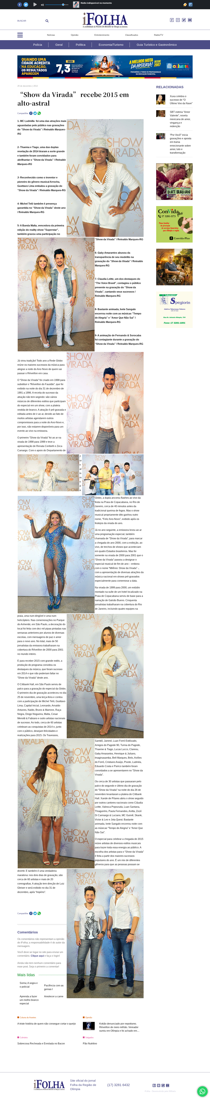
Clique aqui (37, 955)
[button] (21, 67)
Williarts (172, 1091)
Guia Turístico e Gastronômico (157, 44)
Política (80, 44)
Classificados (131, 35)
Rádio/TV (158, 35)
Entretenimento (101, 35)
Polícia (37, 44)
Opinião (74, 35)
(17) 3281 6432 (118, 1085)
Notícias (51, 35)
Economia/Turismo (111, 44)
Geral (59, 44)
